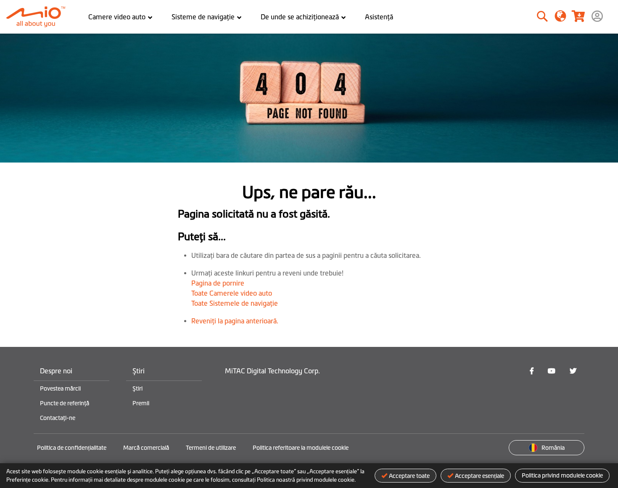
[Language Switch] (560, 15)
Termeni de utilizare (211, 447)
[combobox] (513, 16)
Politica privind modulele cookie (562, 475)
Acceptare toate (409, 475)
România (553, 447)
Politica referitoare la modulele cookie (301, 447)
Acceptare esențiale (479, 475)
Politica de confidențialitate (71, 447)
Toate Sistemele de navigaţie (234, 303)
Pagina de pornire (217, 283)
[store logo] (38, 17)
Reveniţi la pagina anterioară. (234, 321)
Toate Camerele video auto (231, 293)
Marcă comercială (146, 447)
